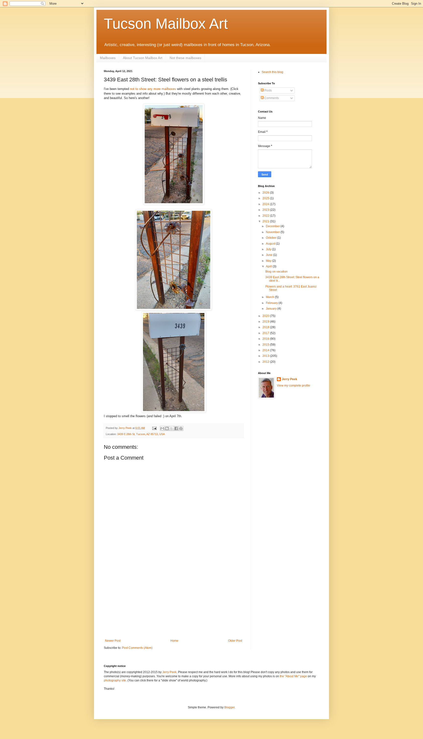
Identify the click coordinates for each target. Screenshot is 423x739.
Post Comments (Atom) (137, 648)
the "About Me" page (293, 676)
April (269, 266)
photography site (115, 680)
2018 (266, 327)
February (272, 303)
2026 (266, 192)
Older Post (235, 640)
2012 (266, 361)
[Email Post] (154, 427)
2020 (266, 316)
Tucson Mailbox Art (166, 23)
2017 (266, 333)
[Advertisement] (173, 602)
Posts (268, 90)
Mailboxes (108, 58)
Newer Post (112, 640)
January (271, 308)
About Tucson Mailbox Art (142, 58)
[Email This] (162, 428)
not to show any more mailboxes (153, 89)
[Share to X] (171, 428)
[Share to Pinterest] (180, 428)
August (271, 243)
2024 (266, 204)
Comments (271, 98)
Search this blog (272, 72)
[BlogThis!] (166, 428)
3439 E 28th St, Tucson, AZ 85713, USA (141, 434)
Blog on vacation (276, 271)
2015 (266, 344)
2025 (266, 198)
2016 (266, 338)
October (271, 237)
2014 (266, 350)
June (269, 255)
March (270, 297)
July (269, 249)
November (273, 232)
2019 (266, 321)
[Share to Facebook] (176, 428)
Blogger (229, 707)
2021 (266, 221)
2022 (266, 215)
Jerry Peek (289, 379)
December (273, 226)
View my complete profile (293, 385)
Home (174, 640)
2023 (266, 210)
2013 (266, 356)
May (269, 261)
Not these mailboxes (185, 58)
